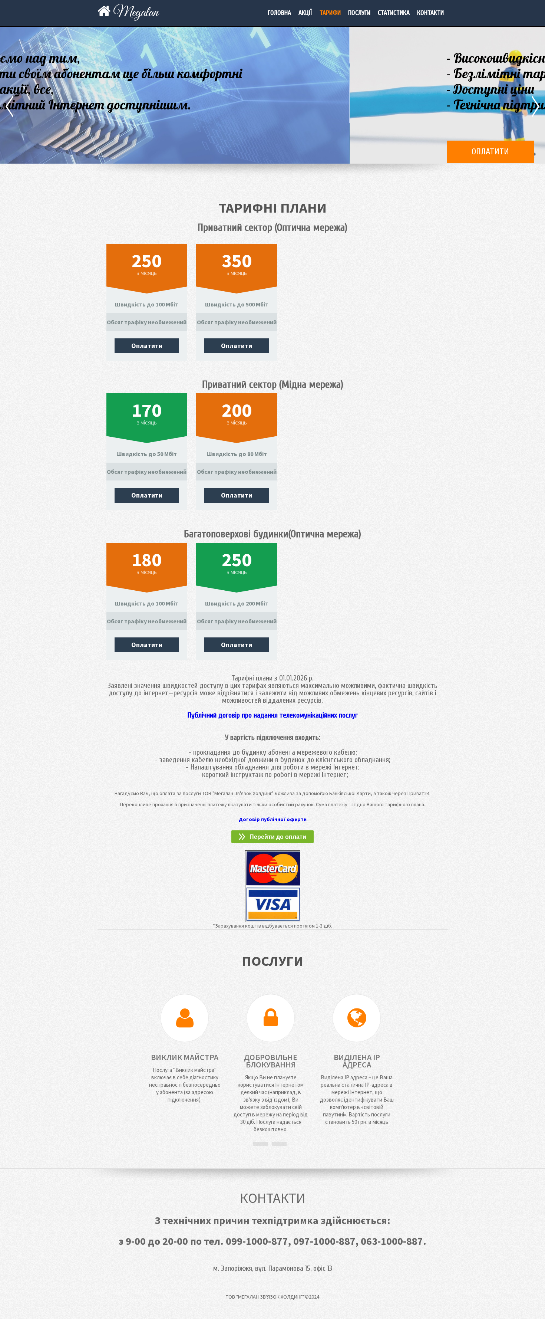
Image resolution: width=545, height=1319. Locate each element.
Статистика (394, 13)
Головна (279, 13)
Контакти (430, 13)
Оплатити (141, 152)
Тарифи (330, 13)
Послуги (359, 13)
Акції (305, 13)
